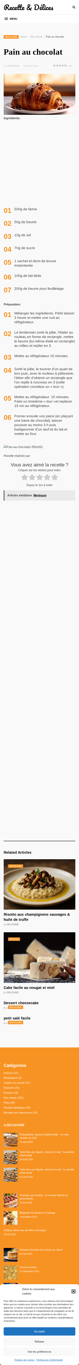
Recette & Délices (28, 7)
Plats (6, 1102)
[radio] (24, 478)
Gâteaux (14, 939)
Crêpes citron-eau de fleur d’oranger (25, 1230)
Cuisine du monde (14, 1082)
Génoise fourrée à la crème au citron (41, 1249)
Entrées (8, 1092)
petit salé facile (17, 1018)
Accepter (39, 1331)
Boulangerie (11, 1077)
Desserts (9, 1087)
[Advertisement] (39, 164)
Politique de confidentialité (49, 1360)
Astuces (8, 1072)
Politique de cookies (24, 1360)
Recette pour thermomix (18, 1112)
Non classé (11, 37)
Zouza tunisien (28, 1267)
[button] (73, 1291)
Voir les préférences (39, 1351)
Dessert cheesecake (21, 1003)
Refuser (39, 1341)
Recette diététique (14, 1107)
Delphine (13, 924)
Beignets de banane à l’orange (37, 1212)
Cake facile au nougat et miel (29, 988)
